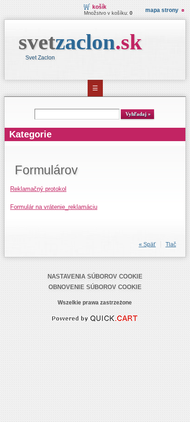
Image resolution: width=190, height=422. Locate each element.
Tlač (171, 244)
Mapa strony (161, 10)
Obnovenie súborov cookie (95, 287)
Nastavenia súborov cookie (95, 276)
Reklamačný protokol (38, 188)
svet (80, 42)
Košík (99, 7)
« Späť (147, 244)
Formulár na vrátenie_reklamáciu (53, 206)
